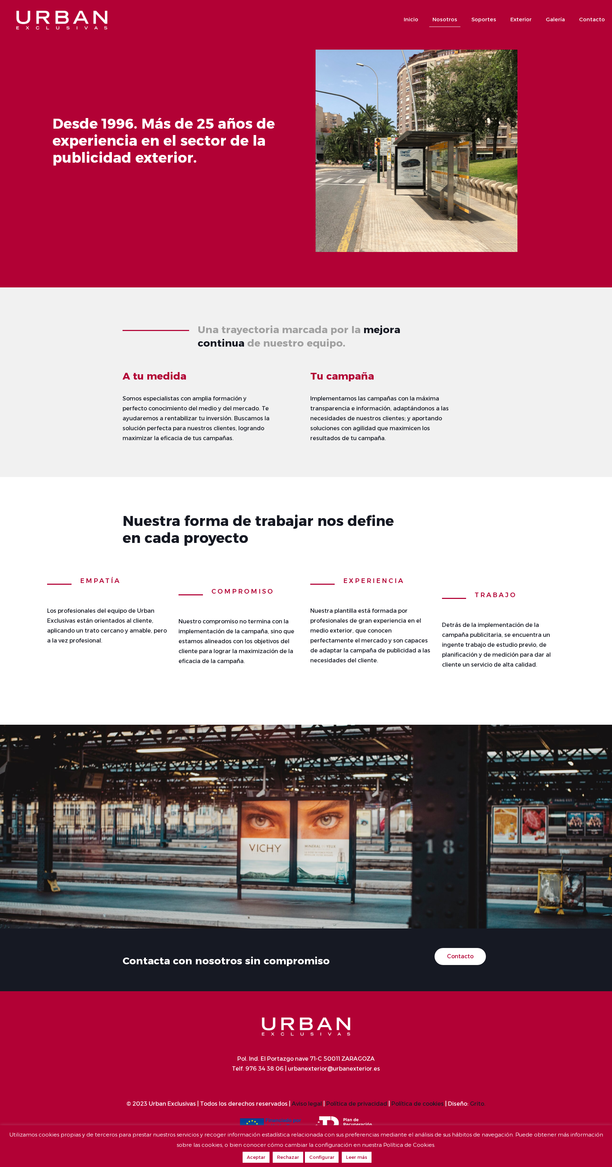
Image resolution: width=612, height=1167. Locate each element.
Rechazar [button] (288, 1157)
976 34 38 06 (264, 1068)
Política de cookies (417, 1103)
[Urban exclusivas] (62, 19)
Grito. (478, 1103)
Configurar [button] (321, 1157)
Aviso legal (307, 1103)
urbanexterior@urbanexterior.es (333, 1068)
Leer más (356, 1157)
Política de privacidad (356, 1103)
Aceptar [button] (256, 1157)
